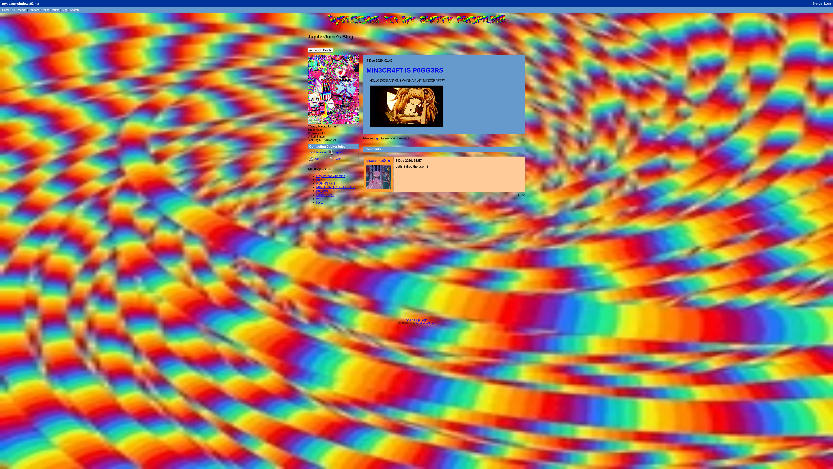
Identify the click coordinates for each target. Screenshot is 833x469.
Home (6, 10)
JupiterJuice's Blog (330, 37)
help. (319, 202)
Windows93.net (425, 323)
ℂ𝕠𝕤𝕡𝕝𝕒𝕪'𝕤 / (325, 195)
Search (74, 10)
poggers (322, 191)
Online (45, 10)
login (377, 138)
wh (318, 199)
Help (417, 320)
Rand (34, 10)
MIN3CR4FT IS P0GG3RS (335, 187)
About (409, 320)
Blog (64, 10)
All (19, 10)
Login (827, 3)
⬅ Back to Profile (320, 50)
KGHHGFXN (325, 183)
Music (55, 10)
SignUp (817, 3)
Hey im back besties (330, 176)
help (319, 180)
